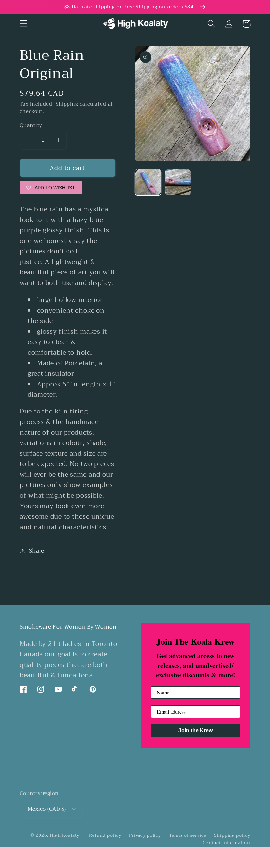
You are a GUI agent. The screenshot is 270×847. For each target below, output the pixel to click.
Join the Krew (195, 730)
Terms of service (187, 835)
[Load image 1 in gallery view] (148, 182)
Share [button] (36, 550)
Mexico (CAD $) (47, 808)
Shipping (67, 104)
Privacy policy (145, 835)
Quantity (31, 125)
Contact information (226, 843)
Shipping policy (232, 835)
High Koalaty (64, 835)
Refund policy (105, 835)
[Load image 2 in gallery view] (178, 182)
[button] (24, 24)
